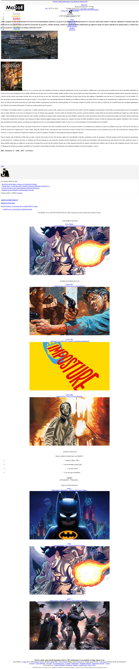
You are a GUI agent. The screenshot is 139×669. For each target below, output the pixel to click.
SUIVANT (8, 203)
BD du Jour (72, 23)
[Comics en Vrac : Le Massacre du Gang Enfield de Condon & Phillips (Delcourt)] (70, 335)
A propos (32, 663)
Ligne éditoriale (40, 663)
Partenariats (75, 663)
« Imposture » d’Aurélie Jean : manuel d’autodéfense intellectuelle (69, 341)
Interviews (72, 30)
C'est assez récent (72, 468)
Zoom (105, 662)
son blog (19, 193)
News (72, 19)
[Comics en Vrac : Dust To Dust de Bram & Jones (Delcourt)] (70, 445)
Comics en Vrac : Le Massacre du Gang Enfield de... (69, 286)
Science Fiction (79, 9)
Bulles (52, 662)
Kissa (65, 662)
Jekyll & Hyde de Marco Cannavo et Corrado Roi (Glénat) (19, 184)
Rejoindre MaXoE (85, 663)
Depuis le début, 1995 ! (73, 460)
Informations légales (98, 663)
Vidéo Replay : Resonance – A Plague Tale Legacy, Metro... (69, 490)
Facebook (69, 665)
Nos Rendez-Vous (58, 663)
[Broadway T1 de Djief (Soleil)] (11, 90)
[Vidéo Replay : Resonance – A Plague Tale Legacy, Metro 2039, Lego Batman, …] (70, 539)
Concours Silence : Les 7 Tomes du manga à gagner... (70, 226)
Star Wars (87, 9)
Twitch (90, 665)
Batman (96, 9)
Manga (71, 224)
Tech (91, 662)
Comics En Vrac (72, 21)
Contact (107, 663)
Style (78, 662)
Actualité (67, 663)
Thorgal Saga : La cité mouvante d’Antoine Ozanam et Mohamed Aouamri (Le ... (26, 186)
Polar (92, 9)
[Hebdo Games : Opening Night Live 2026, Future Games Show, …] (70, 649)
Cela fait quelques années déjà (73, 464)
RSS (94, 665)
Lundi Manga (72, 24)
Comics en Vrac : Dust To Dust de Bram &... (69, 396)
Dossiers (72, 28)
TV (118, 662)
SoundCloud (83, 665)
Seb (2, 166)
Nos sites (49, 663)
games (69, 488)
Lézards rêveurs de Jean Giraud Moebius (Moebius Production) (21, 188)
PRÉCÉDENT (9, 200)
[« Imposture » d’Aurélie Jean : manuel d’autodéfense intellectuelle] (70, 390)
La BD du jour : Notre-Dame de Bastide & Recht (17, 209)
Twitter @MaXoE (59, 665)
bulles (69, 543)
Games (24, 662)
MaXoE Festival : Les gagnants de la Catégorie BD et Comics (19, 206)
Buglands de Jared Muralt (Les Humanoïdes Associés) (18, 190)
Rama (36, 662)
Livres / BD (69, 284)
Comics (72, 9)
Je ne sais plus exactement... (72, 472)
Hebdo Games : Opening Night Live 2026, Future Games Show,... (69, 600)
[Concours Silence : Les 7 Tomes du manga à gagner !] (70, 274)
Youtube (75, 665)
